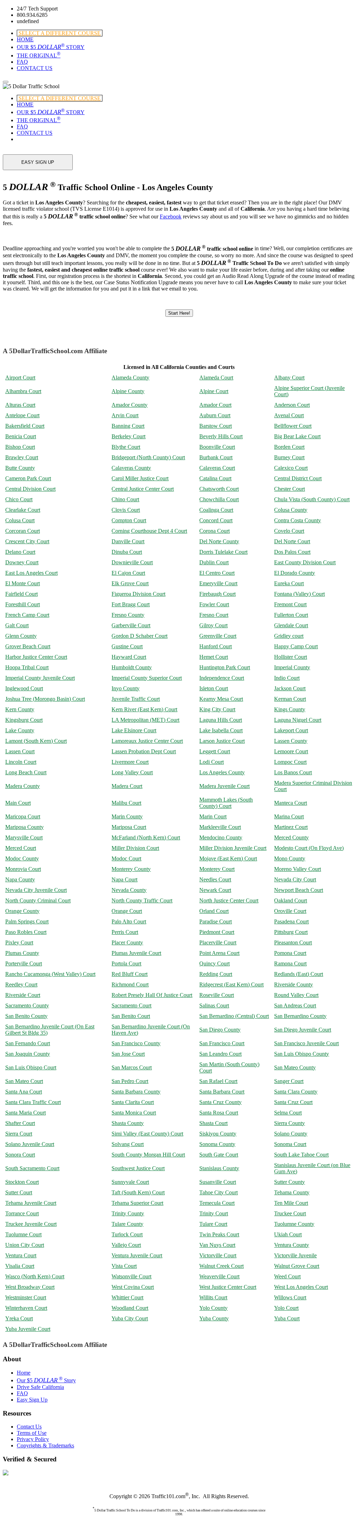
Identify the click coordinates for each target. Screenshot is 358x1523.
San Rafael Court (218, 1081)
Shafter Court (20, 1123)
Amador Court (215, 405)
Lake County (19, 730)
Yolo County (213, 1308)
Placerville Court (217, 942)
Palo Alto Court (129, 921)
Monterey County (131, 869)
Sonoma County (217, 1144)
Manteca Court (290, 803)
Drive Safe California (40, 1387)
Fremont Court (290, 604)
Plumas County (22, 953)
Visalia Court (19, 1266)
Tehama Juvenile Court (30, 1203)
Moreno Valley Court (297, 869)
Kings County (289, 709)
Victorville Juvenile (295, 1255)
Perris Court (125, 932)
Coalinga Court (216, 510)
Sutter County (289, 1182)
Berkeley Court (128, 436)
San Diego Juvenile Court (302, 1030)
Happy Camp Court (296, 646)
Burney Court (289, 457)
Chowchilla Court (219, 499)
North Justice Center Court (228, 900)
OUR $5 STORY (51, 47)
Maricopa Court (22, 816)
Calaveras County (131, 468)
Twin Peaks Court (219, 1234)
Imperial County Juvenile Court (40, 678)
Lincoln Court (20, 762)
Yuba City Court (130, 1318)
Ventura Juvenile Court (137, 1255)
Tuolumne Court (23, 1234)
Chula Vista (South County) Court (312, 499)
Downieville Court (132, 562)
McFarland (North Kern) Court (146, 837)
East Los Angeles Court (31, 573)
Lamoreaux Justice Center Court (147, 741)
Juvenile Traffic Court (136, 699)
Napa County (20, 879)
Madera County (22, 786)
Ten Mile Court (291, 1203)
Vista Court (124, 1266)
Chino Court (125, 499)
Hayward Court (129, 657)
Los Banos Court (293, 772)
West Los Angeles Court (301, 1287)
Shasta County (128, 1123)
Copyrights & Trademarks (45, 1445)
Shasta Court (213, 1123)
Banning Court (128, 426)
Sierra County (289, 1123)
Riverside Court (22, 995)
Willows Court (290, 1297)
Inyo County (125, 688)
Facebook (170, 216)
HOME (25, 39)
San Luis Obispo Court (30, 1067)
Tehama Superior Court (137, 1203)
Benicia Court (20, 436)
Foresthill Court (22, 604)
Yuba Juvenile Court (27, 1329)
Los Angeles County (222, 772)
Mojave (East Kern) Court (228, 858)
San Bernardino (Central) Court (234, 1016)
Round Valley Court (296, 995)
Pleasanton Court (293, 942)
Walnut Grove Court (296, 1266)
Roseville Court (216, 995)
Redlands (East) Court (298, 974)
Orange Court (127, 911)
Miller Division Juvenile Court (232, 848)
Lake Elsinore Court (134, 730)
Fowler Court (214, 604)
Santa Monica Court (134, 1113)
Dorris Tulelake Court (223, 552)
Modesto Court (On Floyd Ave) (309, 848)
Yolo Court (286, 1308)
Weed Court (287, 1276)
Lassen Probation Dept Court (144, 751)
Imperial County (292, 667)
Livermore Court (130, 762)
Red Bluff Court (130, 974)
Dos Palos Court (292, 552)
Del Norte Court (292, 541)
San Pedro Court (130, 1081)
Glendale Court (291, 625)
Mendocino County (220, 837)
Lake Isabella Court (221, 730)
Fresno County (128, 615)
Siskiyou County (217, 1134)
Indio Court (287, 678)
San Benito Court (131, 1016)
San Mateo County (295, 1067)
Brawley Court (21, 457)
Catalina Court (215, 478)
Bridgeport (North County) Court (148, 457)
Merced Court (20, 848)
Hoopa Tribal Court (27, 667)
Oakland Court (290, 900)
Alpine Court (213, 391)
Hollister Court (290, 657)
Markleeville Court (220, 827)
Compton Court (129, 520)
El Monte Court (22, 583)
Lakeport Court (291, 730)
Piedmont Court (216, 932)
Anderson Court (292, 405)
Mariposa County (24, 827)
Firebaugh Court (217, 594)
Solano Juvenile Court (29, 1144)
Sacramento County (27, 1005)
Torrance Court (22, 1213)
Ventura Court (20, 1255)
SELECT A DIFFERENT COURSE (60, 33)
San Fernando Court (27, 1043)
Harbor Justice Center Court (36, 657)
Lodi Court (211, 762)
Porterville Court (23, 963)
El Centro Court (217, 573)
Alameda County (130, 377)
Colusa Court (20, 520)
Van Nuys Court (217, 1245)
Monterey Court (217, 869)
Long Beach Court (25, 772)
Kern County (19, 709)
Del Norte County (219, 541)
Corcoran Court (22, 531)
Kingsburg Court (24, 720)
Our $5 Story (46, 1380)
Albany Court (289, 377)
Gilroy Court (213, 625)
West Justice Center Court (227, 1287)
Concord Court (215, 520)
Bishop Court (20, 447)
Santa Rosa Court (218, 1113)
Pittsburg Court (291, 932)
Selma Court (288, 1113)
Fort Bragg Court (131, 604)
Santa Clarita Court (133, 1102)
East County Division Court (305, 562)
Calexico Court (291, 468)
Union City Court (24, 1245)
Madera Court (127, 786)
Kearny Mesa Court (221, 699)
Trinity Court (213, 1213)
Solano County (290, 1134)
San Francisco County (136, 1043)
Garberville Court (131, 625)
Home (23, 1373)
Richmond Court (130, 984)
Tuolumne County (294, 1224)
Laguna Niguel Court (297, 720)
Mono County (289, 858)
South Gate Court (218, 1155)
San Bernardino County (300, 1016)
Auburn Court (214, 415)
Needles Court (215, 879)
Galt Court (17, 625)
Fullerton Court (291, 615)
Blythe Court (126, 447)
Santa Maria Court (25, 1113)
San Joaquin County (27, 1054)
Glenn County (21, 636)
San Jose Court (128, 1054)
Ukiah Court (288, 1234)
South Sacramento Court (32, 1168)
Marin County (127, 816)
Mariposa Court (129, 827)
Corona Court (214, 531)
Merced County (291, 837)
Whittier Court (127, 1297)
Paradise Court (215, 921)
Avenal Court (289, 415)
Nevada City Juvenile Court (36, 890)
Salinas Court (214, 1005)
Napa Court (124, 879)
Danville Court (128, 541)
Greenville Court (217, 636)
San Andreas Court (295, 1005)
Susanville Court (217, 1182)
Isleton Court (213, 688)
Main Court (18, 803)
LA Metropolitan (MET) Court (145, 720)
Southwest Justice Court (138, 1168)
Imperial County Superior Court (147, 678)
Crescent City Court (27, 541)
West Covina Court (133, 1287)
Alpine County (128, 391)
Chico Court (19, 499)
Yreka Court (19, 1318)
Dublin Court (214, 562)
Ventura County (291, 1245)
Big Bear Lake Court (297, 436)
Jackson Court (290, 688)
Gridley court (288, 636)
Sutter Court (18, 1192)
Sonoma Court (290, 1144)
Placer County (127, 942)
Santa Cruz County (220, 1102)
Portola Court (126, 963)
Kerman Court (290, 699)
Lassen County (290, 741)
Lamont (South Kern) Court (36, 741)
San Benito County (26, 1016)
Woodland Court (130, 1308)
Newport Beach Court (298, 890)
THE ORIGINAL (38, 55)
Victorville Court (217, 1255)
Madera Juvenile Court (224, 786)
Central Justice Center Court (143, 489)
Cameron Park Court (28, 478)
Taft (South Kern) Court (138, 1192)
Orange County (22, 911)
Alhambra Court (23, 391)
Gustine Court (127, 646)
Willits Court (213, 1297)
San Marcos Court (132, 1067)
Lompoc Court (290, 762)
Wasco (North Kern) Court (34, 1276)
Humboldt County (132, 667)
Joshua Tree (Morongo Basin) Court (45, 699)
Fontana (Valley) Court (299, 594)
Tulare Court (213, 1224)
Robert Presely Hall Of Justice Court (152, 995)
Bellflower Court (293, 426)
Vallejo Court (126, 1245)
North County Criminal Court (38, 900)
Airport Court (20, 377)
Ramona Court (290, 963)
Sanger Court (288, 1081)
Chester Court (289, 489)
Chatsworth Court (219, 489)
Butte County (20, 468)
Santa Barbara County (136, 1092)
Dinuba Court (127, 552)
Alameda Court (216, 377)
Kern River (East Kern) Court (144, 709)
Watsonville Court (131, 1276)
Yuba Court (287, 1318)
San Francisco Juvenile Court (306, 1043)
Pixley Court (19, 942)
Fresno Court (213, 615)
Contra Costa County (297, 520)
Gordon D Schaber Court (139, 636)
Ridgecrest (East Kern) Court (231, 984)
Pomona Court (290, 953)
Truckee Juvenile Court (31, 1224)
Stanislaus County (219, 1168)
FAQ (22, 62)
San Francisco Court (221, 1043)
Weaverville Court (219, 1276)
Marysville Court (24, 837)
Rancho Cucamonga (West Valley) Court (50, 974)
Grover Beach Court (27, 646)
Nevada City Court (295, 879)
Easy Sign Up (32, 1400)
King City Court (217, 709)
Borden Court (289, 447)
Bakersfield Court (24, 426)
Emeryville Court (218, 583)
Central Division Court (30, 489)
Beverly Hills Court (221, 436)
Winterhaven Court (26, 1308)
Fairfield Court (21, 594)
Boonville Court (217, 447)
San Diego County (220, 1030)
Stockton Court (22, 1182)
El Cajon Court (128, 573)
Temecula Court (217, 1203)
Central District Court (298, 478)
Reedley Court (21, 984)
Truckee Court (290, 1213)
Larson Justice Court (222, 741)
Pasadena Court (291, 921)
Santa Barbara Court (221, 1092)
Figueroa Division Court (138, 594)
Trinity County (128, 1213)
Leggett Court (214, 751)
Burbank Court (215, 457)
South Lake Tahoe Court (301, 1155)
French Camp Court (27, 615)
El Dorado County (294, 573)
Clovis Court (126, 510)
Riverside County (293, 984)
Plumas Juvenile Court (136, 953)
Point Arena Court (219, 953)
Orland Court (214, 911)
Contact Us (29, 1427)
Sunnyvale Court (130, 1182)
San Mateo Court (24, 1081)
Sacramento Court (131, 1005)
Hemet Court (213, 657)
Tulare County (127, 1224)
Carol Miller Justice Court (140, 478)
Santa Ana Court (23, 1092)
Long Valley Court (132, 772)
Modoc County (22, 858)
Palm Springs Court (27, 921)
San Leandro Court (220, 1054)
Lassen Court (20, 751)
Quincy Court (214, 963)
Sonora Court (20, 1155)
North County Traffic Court (142, 900)
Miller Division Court (135, 848)
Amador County (130, 405)
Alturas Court (20, 405)
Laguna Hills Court (220, 720)
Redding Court (215, 974)
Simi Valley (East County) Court (147, 1134)
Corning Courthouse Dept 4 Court (149, 531)
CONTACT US (34, 68)
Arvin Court (125, 415)
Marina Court (289, 816)
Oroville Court (290, 911)
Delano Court (20, 552)
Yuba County (214, 1318)
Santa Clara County (295, 1092)
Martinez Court (291, 827)
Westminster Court (25, 1297)
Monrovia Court (23, 869)
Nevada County (129, 890)
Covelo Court (289, 531)
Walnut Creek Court (221, 1266)
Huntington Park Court (224, 667)
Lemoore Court (291, 751)
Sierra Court (18, 1134)
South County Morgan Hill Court (148, 1155)
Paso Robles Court (25, 932)
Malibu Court (126, 803)
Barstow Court (215, 426)
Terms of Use (31, 1433)
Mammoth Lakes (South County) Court (226, 803)
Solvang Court (128, 1144)
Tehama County (291, 1192)
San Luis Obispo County (301, 1054)
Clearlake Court (22, 510)
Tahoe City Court (218, 1192)
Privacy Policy (33, 1439)
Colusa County (290, 510)
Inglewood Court (24, 688)
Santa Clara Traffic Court (33, 1102)
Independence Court (221, 678)
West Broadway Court (30, 1287)
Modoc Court (126, 858)
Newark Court (215, 890)
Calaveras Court (217, 468)
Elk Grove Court (130, 583)
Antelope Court (22, 415)
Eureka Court (289, 583)
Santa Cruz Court (293, 1102)
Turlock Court (127, 1234)
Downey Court (21, 562)
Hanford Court (215, 646)
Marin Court (213, 816)
